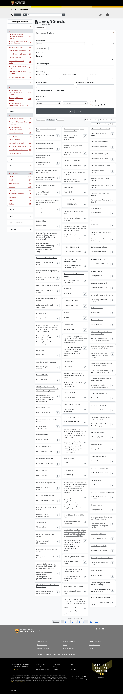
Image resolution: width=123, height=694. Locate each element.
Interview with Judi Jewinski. (99, 142)
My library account (43, 648)
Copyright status (41, 82)
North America (20, 173)
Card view (51, 120)
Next (96, 622)
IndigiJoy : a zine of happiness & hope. (46, 130)
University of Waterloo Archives (20, 99)
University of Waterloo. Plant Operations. (20, 123)
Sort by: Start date (91, 120)
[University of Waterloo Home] (18, 3)
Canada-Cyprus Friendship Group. (102, 558)
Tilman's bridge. (41, 522)
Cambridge (20, 197)
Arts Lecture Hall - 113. (98, 571)
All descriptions (60, 91)
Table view (60, 120)
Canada (20, 177)
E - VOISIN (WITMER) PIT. (71, 301)
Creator (11, 111)
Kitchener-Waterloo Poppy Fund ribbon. (74, 212)
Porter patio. (40, 350)
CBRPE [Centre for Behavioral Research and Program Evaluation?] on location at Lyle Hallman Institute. (75, 601)
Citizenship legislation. (98, 432)
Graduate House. (69, 325)
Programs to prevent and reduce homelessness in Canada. (74, 570)
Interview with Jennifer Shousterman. (43, 157)
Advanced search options (45, 33)
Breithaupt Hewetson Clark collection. (20, 73)
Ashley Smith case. (97, 320)
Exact (103, 105)
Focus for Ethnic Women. (99, 456)
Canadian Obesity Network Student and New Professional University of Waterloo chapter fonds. (75, 228)
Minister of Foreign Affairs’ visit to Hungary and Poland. (101, 333)
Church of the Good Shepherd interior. (45, 186)
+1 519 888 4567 (18, 669)
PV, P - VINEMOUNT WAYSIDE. (45, 495)
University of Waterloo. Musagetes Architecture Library (20, 104)
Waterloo (20, 187)
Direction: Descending (107, 120)
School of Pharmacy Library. (100, 393)
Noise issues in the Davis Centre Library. (74, 275)
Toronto (20, 201)
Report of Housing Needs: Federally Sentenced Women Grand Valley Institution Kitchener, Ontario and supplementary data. (47, 328)
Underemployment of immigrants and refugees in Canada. (101, 518)
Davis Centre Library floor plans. (46, 483)
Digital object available (70, 75)
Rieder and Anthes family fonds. (20, 62)
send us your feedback (67, 654)
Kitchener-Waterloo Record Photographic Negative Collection (20, 36)
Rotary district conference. (44, 459)
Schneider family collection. (20, 54)
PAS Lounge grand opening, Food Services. (46, 550)
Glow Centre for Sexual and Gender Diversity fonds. (47, 586)
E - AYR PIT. (94, 220)
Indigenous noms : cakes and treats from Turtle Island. (47, 171)
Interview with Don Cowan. (44, 144)
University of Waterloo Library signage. (45, 535)
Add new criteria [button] (41, 48)
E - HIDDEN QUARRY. (70, 199)
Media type (12, 229)
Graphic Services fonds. (20, 47)
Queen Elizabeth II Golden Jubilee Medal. (74, 516)
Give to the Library (94, 645)
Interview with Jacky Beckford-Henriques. (73, 147)
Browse (17, 15)
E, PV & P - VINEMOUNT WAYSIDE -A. (102, 492)
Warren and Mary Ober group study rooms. (47, 272)
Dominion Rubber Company (20, 147)
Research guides (42, 641)
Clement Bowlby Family (20, 153)
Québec (20, 204)
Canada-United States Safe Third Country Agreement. (101, 418)
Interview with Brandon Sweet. (100, 129)
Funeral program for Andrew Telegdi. (100, 194)
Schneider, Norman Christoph (20, 150)
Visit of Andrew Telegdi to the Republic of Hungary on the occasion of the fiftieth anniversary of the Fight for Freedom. (75, 340)
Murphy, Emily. (68, 187)
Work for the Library (95, 641)
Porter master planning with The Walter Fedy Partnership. (101, 365)
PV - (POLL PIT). (68, 470)
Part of (11, 27)
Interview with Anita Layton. (99, 154)
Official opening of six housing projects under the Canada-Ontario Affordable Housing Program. (47, 389)
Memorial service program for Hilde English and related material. (102, 348)
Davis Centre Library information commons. (46, 508)
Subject (11, 210)
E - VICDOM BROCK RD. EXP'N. (73, 247)
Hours (65, 645)
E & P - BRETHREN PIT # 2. (44, 447)
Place (10, 166)
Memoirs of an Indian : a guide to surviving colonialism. (74, 130)
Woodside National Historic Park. (74, 586)
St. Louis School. (41, 221)
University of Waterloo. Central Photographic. (20, 128)
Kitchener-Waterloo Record (20, 119)
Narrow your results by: (20, 22)
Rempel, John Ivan (20, 140)
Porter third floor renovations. (73, 404)
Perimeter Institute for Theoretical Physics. (47, 421)
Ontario (20, 180)
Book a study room (69, 641)
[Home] (12, 15)
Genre (11, 216)
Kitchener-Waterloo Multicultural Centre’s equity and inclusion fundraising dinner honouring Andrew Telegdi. (46, 236)
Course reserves (42, 645)
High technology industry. (99, 546)
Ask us (91, 648)
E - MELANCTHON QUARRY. (99, 259)
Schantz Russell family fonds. (20, 51)
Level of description (16, 223)
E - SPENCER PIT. (96, 208)
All (9, 31)
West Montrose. (69, 458)
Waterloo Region (20, 184)
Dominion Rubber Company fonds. (20, 67)
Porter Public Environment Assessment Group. (72, 260)
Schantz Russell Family (20, 133)
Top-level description (43, 64)
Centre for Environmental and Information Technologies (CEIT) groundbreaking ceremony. (46, 566)
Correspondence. (69, 362)
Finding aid (93, 75)
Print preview (41, 120)
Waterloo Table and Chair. (99, 283)
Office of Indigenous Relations (18, 681)
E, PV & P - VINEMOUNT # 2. (99, 468)
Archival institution (15, 83)
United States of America (20, 194)
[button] (101, 15)
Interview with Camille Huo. (72, 160)
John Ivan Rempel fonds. (20, 58)
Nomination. (68, 289)
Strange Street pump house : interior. (100, 179)
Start (37, 100)
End (64, 100)
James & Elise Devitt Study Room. (46, 258)
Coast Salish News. (42, 435)
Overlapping (95, 105)
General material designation (85, 82)
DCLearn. (66, 313)
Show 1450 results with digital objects (104, 124)
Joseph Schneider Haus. (98, 405)
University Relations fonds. (20, 77)
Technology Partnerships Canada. (74, 557)
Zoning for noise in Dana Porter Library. (101, 233)
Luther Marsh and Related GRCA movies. (46, 299)
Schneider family (20, 136)
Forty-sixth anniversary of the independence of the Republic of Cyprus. (74, 376)
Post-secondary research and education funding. (100, 584)
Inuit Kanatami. (96, 480)
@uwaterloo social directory (79, 679)
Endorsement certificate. (99, 247)
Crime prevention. (96, 271)
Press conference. (69, 392)
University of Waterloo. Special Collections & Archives (20, 92)
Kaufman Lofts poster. (43, 408)
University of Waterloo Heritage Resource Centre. (101, 379)
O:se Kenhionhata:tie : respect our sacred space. (74, 173)
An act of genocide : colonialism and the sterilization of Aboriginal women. (47, 202)
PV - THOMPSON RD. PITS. (72, 417)
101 (91, 622)
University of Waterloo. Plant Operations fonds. (20, 43)
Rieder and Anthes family (20, 143)
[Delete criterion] (113, 44)
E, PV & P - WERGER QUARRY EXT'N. (102, 597)
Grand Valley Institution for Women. (47, 285)
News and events (68, 648)
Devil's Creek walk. (42, 471)
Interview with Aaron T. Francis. (101, 166)
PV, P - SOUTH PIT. (42, 375)
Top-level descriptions (45, 91)
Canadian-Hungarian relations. (46, 362)
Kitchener (20, 190)
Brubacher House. (97, 308)
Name (11, 159)
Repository (39, 56)
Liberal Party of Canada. (98, 534)
